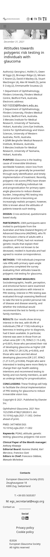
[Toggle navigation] (4, 26)
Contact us (9, 507)
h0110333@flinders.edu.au (20, 105)
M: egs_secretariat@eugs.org (25, 501)
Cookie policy (25, 532)
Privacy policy (25, 528)
